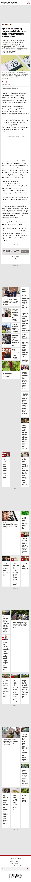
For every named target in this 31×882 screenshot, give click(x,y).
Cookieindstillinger (14, 863)
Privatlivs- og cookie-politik (15, 861)
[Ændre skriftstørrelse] (3, 82)
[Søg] (27, 869)
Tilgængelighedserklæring (15, 865)
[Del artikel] (6, 82)
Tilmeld (25, 251)
